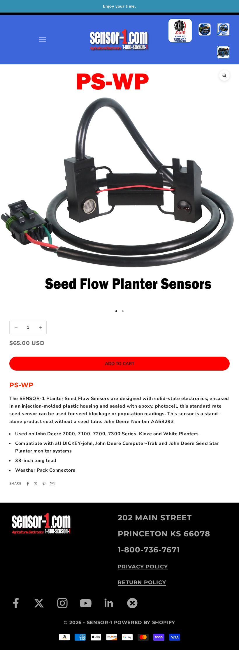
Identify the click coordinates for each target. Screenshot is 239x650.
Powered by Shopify (144, 622)
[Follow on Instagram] (62, 603)
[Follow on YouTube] (85, 603)
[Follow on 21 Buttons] (132, 603)
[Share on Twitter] (36, 483)
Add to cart (119, 364)
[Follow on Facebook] (15, 603)
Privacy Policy (143, 566)
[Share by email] (52, 483)
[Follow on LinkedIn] (109, 603)
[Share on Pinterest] (44, 483)
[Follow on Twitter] (39, 603)
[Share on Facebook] (27, 483)
